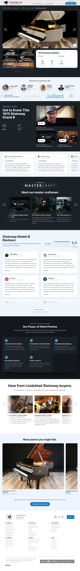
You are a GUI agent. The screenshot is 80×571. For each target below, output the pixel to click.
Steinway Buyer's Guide (34, 539)
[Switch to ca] (9, 565)
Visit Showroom (9, 535)
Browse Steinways (33, 535)
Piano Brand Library (33, 548)
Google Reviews (9, 541)
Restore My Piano (38, 4)
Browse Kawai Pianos (33, 527)
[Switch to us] (7, 565)
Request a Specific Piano (40, 504)
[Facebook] (55, 517)
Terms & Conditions (24, 559)
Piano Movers (54, 541)
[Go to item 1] (15, 71)
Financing (53, 543)
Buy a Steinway (49, 4)
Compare (53, 531)
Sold (33, 8)
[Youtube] (62, 517)
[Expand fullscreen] (74, 45)
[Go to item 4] (19, 71)
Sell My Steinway (9, 531)
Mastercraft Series (55, 525)
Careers (30, 559)
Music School (54, 546)
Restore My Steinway (10, 529)
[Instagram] (59, 517)
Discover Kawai (32, 550)
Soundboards (54, 529)
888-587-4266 (70, 1)
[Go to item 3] (18, 71)
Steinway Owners (9, 543)
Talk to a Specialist (71, 3)
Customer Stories (9, 539)
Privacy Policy (9, 559)
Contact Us (70, 517)
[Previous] (4, 404)
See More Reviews (39, 309)
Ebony (28, 8)
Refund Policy (16, 559)
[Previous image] (5, 29)
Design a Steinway (10, 533)
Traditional (23, 8)
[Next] (75, 404)
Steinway (15, 8)
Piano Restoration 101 (56, 527)
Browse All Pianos (32, 525)
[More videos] (75, 204)
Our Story (53, 539)
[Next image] (74, 29)
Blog (29, 546)
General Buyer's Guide (33, 541)
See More (7, 270)
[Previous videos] (4, 204)
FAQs (30, 543)
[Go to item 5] (20, 71)
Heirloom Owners (9, 546)
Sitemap (35, 559)
